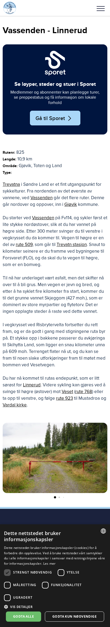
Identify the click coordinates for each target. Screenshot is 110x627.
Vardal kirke (15, 405)
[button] (100, 8)
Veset (67, 391)
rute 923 (64, 398)
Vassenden (41, 198)
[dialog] (55, 575)
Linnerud (32, 385)
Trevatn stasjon (72, 244)
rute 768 (83, 391)
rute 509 (24, 244)
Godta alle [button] (23, 616)
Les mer (49, 563)
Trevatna (11, 184)
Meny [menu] (100, 8)
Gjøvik (70, 204)
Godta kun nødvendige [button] (74, 616)
